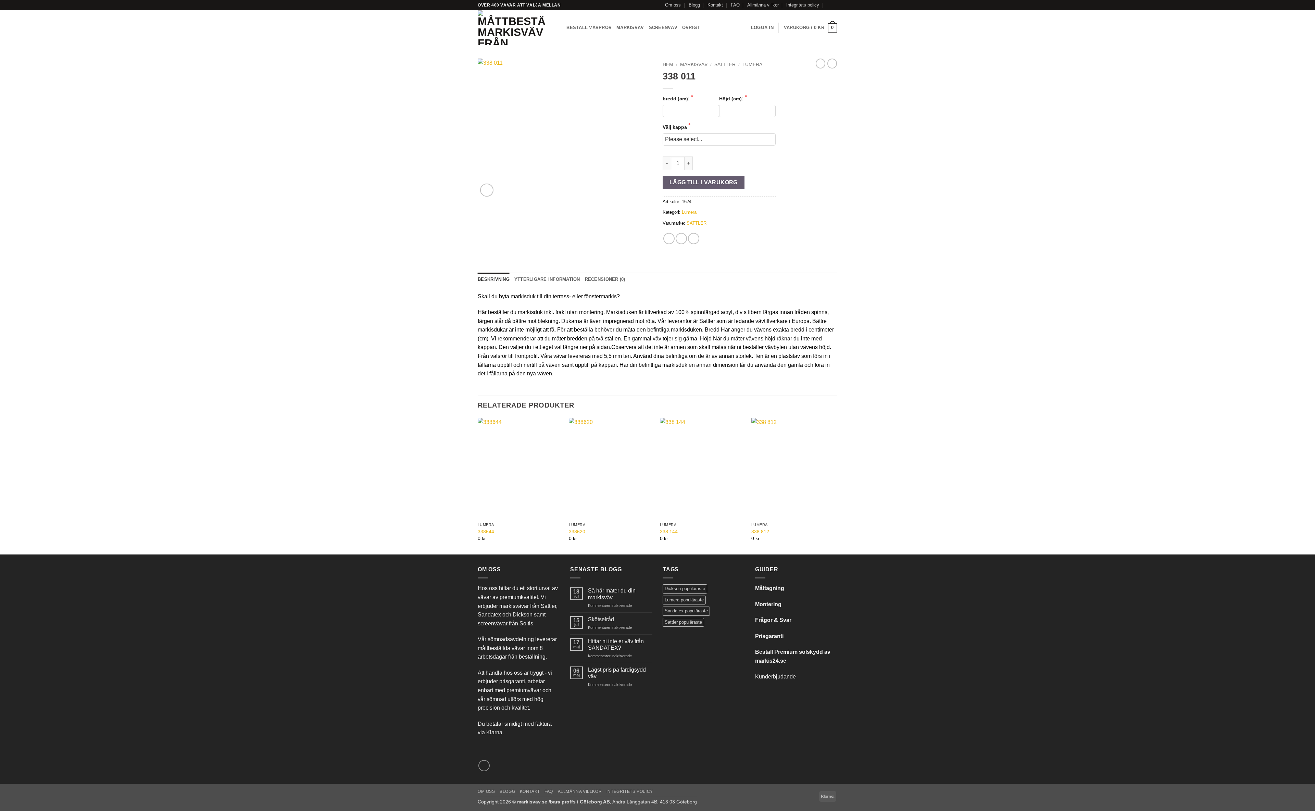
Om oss (673, 5)
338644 (486, 531)
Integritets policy (802, 5)
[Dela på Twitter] (681, 238)
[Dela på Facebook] (669, 238)
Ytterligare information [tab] (547, 279)
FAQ (735, 5)
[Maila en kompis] (693, 238)
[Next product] (820, 63)
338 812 (760, 531)
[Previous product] (832, 63)
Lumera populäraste (684, 599)
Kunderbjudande (775, 676)
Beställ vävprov (589, 27)
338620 (577, 531)
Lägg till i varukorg (703, 182)
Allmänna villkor (763, 5)
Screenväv (663, 27)
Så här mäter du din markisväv (612, 594)
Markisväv (630, 27)
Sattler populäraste (683, 622)
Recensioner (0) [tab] (605, 279)
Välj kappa (675, 127)
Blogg (694, 5)
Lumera (752, 64)
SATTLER (725, 64)
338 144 (669, 531)
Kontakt (715, 5)
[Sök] (559, 27)
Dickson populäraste (685, 588)
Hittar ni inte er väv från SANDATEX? (616, 644)
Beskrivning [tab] (494, 279)
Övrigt (691, 27)
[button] (762, 28)
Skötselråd (601, 619)
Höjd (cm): (732, 98)
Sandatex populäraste (686, 610)
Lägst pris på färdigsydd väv (617, 673)
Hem (668, 64)
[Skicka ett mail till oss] (834, 5)
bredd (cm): (677, 98)
